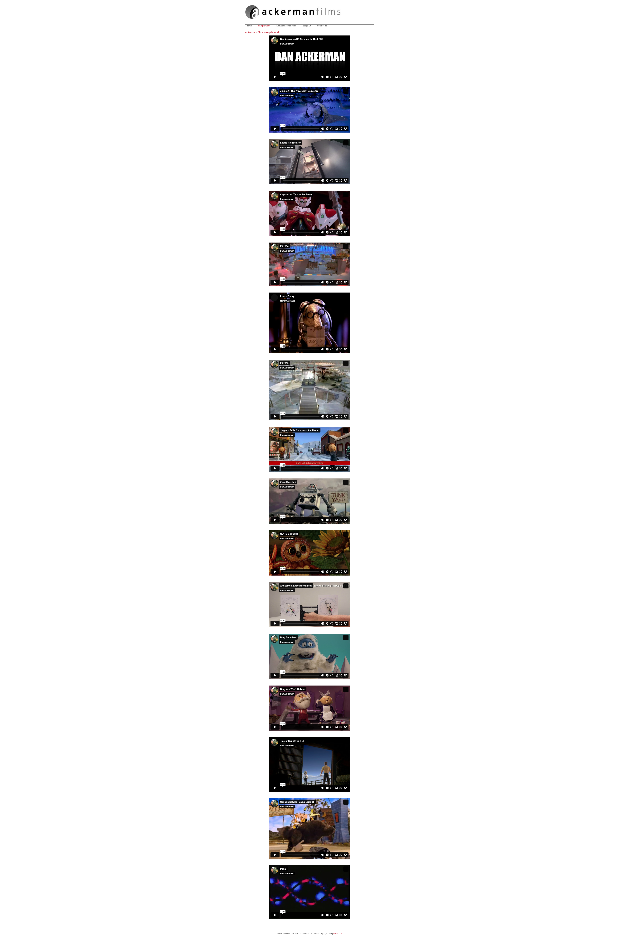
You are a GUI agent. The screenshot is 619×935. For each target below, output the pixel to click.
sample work (264, 26)
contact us (322, 26)
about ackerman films (286, 26)
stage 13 (307, 26)
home (249, 26)
